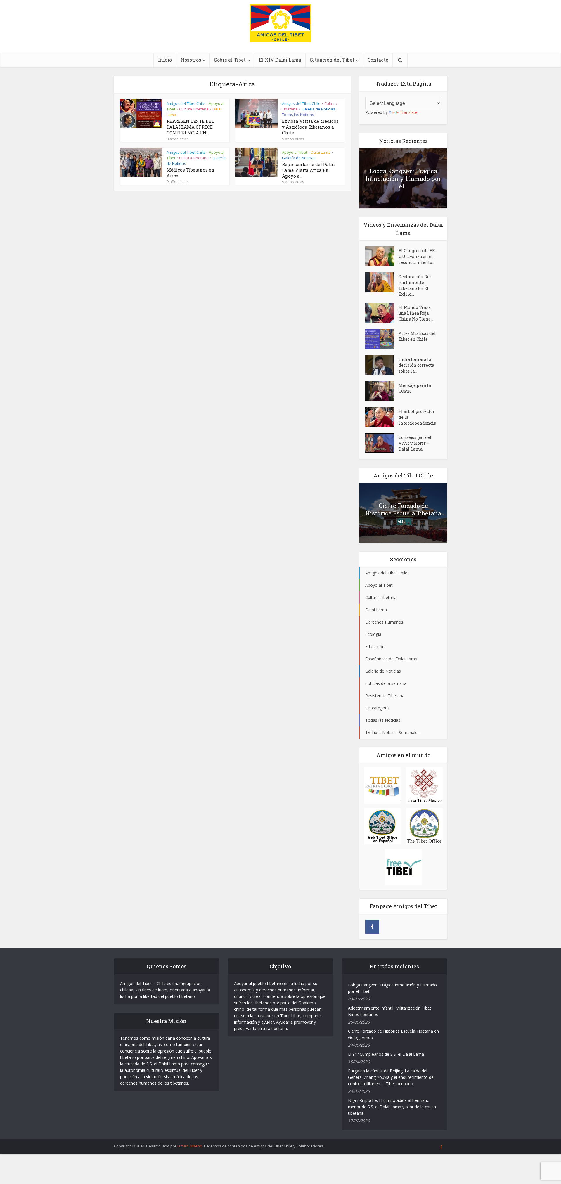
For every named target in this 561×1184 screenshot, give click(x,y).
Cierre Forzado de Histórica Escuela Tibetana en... (403, 513)
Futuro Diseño (189, 1146)
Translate (409, 112)
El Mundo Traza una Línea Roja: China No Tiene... (416, 313)
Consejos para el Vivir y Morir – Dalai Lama (415, 443)
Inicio (165, 60)
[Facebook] (372, 927)
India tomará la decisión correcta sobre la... (416, 365)
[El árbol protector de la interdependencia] (382, 417)
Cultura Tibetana (194, 109)
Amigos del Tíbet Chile (186, 103)
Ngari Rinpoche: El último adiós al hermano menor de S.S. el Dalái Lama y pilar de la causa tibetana (392, 1107)
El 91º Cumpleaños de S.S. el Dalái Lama (386, 1054)
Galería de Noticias (318, 109)
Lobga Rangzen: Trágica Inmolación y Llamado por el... (403, 178)
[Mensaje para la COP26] (382, 391)
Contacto (378, 60)
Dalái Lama (320, 152)
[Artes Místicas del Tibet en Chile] (382, 339)
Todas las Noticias (298, 114)
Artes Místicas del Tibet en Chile (417, 336)
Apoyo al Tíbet (294, 152)
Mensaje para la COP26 (415, 388)
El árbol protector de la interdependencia (417, 417)
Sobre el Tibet (230, 60)
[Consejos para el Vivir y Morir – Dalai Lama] (382, 443)
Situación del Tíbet (332, 60)
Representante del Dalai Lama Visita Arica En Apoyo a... (308, 170)
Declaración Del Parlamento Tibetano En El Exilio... (415, 285)
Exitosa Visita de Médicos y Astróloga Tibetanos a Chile (310, 127)
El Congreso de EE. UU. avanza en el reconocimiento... (417, 256)
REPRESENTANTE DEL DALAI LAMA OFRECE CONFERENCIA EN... (190, 127)
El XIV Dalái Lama (280, 60)
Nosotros (191, 60)
